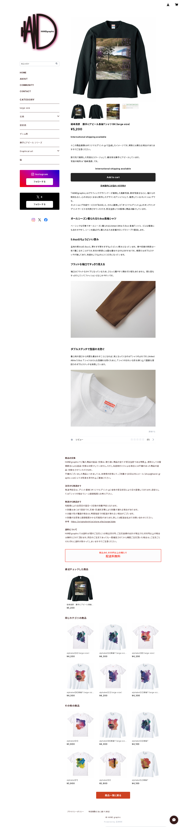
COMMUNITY (27, 85)
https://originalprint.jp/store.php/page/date (93, 521)
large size (25, 108)
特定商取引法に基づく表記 (99, 812)
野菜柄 (23, 125)
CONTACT (25, 91)
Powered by (110, 822)
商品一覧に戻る (113, 795)
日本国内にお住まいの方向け (113, 185)
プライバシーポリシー (75, 812)
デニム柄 (24, 134)
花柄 (22, 116)
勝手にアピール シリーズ (31, 142)
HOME (23, 72)
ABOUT (24, 79)
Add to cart (113, 177)
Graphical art (26, 151)
